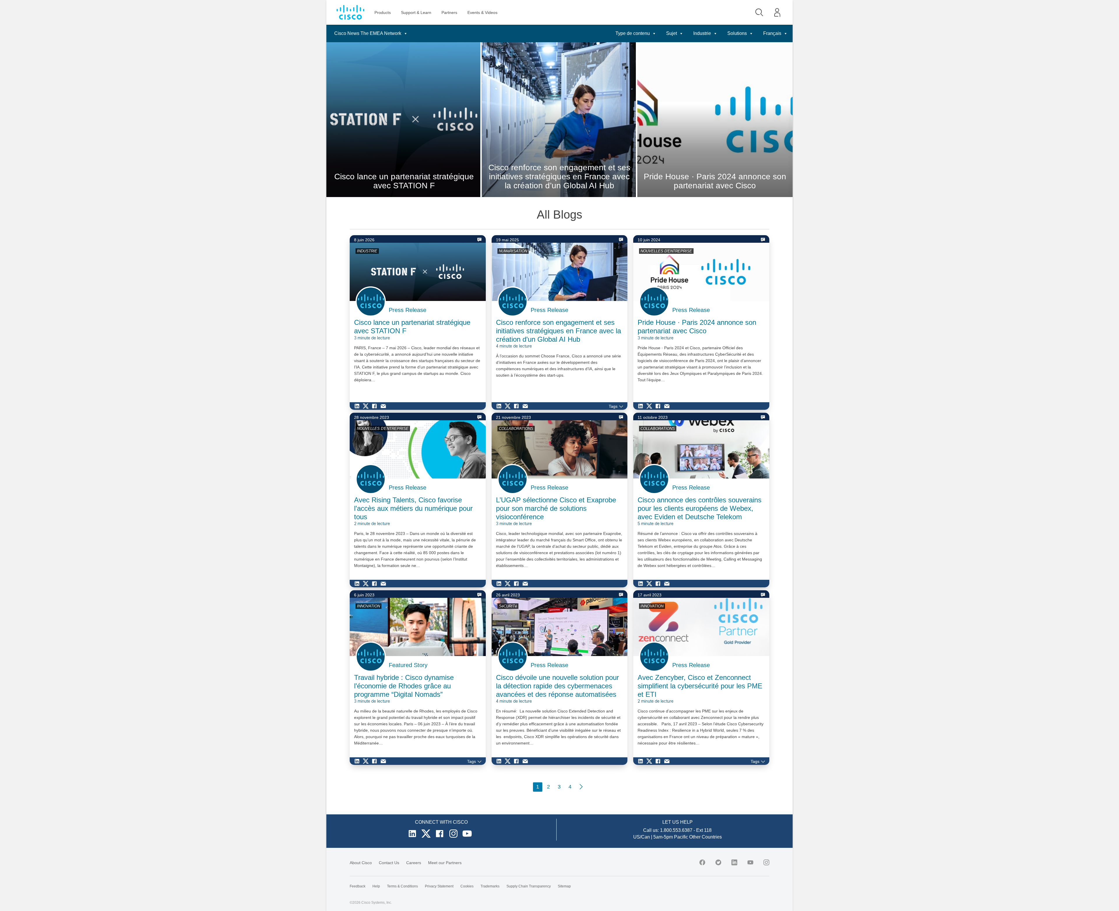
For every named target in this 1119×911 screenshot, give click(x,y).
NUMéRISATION (513, 251)
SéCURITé (508, 606)
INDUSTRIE (367, 251)
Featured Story (408, 665)
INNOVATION (368, 606)
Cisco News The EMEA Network (367, 33)
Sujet (671, 33)
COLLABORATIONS (516, 428)
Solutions (737, 33)
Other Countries (705, 836)
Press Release (407, 310)
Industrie (702, 33)
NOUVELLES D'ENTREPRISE (666, 251)
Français (772, 33)
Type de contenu (632, 33)
